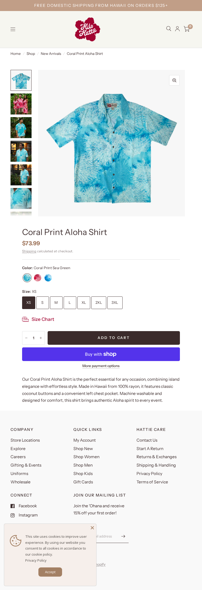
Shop (31, 53)
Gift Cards (83, 481)
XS (28, 302)
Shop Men (83, 465)
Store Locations (25, 440)
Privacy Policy (149, 473)
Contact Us (147, 440)
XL (84, 302)
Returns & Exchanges (156, 456)
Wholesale (21, 481)
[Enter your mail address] (123, 536)
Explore (18, 448)
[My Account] (177, 29)
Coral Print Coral (38, 278)
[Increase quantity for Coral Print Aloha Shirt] (41, 337)
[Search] (168, 28)
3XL (115, 302)
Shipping (29, 251)
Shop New (83, 448)
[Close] (92, 527)
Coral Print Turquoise (48, 278)
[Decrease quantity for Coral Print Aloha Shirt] (26, 337)
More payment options (101, 366)
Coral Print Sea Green (27, 278)
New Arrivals (51, 53)
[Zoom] (174, 80)
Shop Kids (83, 473)
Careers (18, 456)
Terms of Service (152, 481)
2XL (98, 302)
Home (16, 53)
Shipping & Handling (156, 465)
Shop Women (86, 456)
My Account (84, 440)
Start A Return (150, 448)
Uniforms (19, 473)
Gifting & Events (26, 465)
